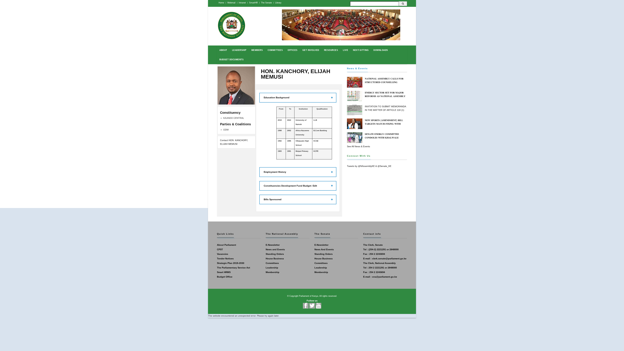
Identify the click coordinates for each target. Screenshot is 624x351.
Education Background (276, 97)
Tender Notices (225, 258)
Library (278, 2)
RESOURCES (331, 50)
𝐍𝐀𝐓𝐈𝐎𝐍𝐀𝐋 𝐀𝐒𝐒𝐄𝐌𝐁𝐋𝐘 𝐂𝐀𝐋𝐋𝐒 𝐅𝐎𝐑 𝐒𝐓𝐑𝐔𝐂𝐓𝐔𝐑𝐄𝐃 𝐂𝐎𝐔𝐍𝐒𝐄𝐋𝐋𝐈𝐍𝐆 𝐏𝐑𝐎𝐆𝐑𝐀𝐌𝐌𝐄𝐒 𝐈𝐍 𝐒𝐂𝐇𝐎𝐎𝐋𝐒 (384, 82)
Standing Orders (275, 254)
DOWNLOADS (380, 50)
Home (221, 2)
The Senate (266, 2)
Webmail (231, 2)
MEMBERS (257, 50)
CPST (220, 249)
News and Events (275, 249)
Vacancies (222, 254)
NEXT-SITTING (361, 50)
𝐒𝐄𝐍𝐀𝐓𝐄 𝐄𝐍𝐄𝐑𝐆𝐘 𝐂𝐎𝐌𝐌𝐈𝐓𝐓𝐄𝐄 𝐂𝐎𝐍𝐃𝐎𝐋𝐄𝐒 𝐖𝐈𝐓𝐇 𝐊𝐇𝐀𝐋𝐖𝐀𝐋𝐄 (382, 136)
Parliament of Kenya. (309, 296)
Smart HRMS (224, 272)
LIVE (345, 50)
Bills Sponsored (272, 199)
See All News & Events (358, 146)
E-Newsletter (273, 245)
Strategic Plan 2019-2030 (230, 263)
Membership (272, 272)
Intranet (242, 2)
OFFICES (293, 50)
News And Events (324, 249)
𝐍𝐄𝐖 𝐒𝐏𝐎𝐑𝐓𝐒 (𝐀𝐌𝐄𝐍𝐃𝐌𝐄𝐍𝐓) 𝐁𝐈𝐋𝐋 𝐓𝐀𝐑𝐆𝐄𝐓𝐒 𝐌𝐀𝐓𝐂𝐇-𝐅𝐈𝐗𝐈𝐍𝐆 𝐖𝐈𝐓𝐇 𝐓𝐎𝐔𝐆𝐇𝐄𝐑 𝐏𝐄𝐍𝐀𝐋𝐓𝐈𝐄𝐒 (384, 124)
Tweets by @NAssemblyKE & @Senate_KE (369, 166)
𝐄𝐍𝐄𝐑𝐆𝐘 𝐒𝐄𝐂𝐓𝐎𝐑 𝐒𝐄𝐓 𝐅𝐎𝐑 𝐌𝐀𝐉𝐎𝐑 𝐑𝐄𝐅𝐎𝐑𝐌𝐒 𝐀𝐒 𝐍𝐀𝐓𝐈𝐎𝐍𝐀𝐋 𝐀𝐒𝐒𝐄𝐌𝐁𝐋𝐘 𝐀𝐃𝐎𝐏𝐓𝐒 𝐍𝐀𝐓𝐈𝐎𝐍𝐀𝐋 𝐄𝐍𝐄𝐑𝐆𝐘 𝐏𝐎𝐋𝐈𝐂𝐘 (385, 96)
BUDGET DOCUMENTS (231, 59)
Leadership (272, 267)
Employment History (275, 172)
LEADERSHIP (239, 50)
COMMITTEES (275, 50)
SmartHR (253, 2)
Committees (272, 263)
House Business (275, 258)
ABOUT (223, 50)
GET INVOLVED (310, 50)
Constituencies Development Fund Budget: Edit (290, 185)
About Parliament (226, 245)
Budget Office (224, 276)
